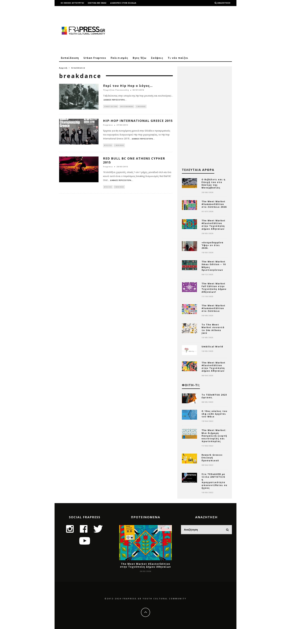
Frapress (108, 125)
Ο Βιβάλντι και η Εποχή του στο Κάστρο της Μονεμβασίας (213, 183)
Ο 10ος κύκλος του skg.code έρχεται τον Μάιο (214, 414)
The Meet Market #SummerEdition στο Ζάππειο (213, 308)
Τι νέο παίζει (178, 58)
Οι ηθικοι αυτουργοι (72, 3)
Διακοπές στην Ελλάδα (123, 3)
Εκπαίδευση (70, 58)
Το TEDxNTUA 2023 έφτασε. (214, 396)
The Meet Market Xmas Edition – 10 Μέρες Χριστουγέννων (214, 265)
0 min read (119, 187)
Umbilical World (212, 346)
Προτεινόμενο (126, 106)
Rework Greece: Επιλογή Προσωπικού (212, 457)
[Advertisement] (177, 30)
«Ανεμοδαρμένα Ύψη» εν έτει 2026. (212, 245)
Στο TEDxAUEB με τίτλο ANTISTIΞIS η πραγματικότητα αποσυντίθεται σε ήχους (214, 481)
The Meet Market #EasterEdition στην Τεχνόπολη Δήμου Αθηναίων (213, 224)
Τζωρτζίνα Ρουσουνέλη (116, 90)
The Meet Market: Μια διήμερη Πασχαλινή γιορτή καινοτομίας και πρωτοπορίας (214, 436)
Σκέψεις (157, 58)
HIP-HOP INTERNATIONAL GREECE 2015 (138, 121)
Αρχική (63, 68)
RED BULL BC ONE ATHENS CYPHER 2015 (134, 160)
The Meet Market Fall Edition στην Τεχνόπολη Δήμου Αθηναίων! (214, 287)
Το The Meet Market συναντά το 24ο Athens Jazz (213, 328)
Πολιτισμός (119, 58)
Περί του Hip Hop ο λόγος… (128, 86)
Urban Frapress (95, 58)
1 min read (141, 106)
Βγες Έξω (139, 58)
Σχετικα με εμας (97, 3)
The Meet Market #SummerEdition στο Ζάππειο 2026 (214, 204)
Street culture (110, 106)
